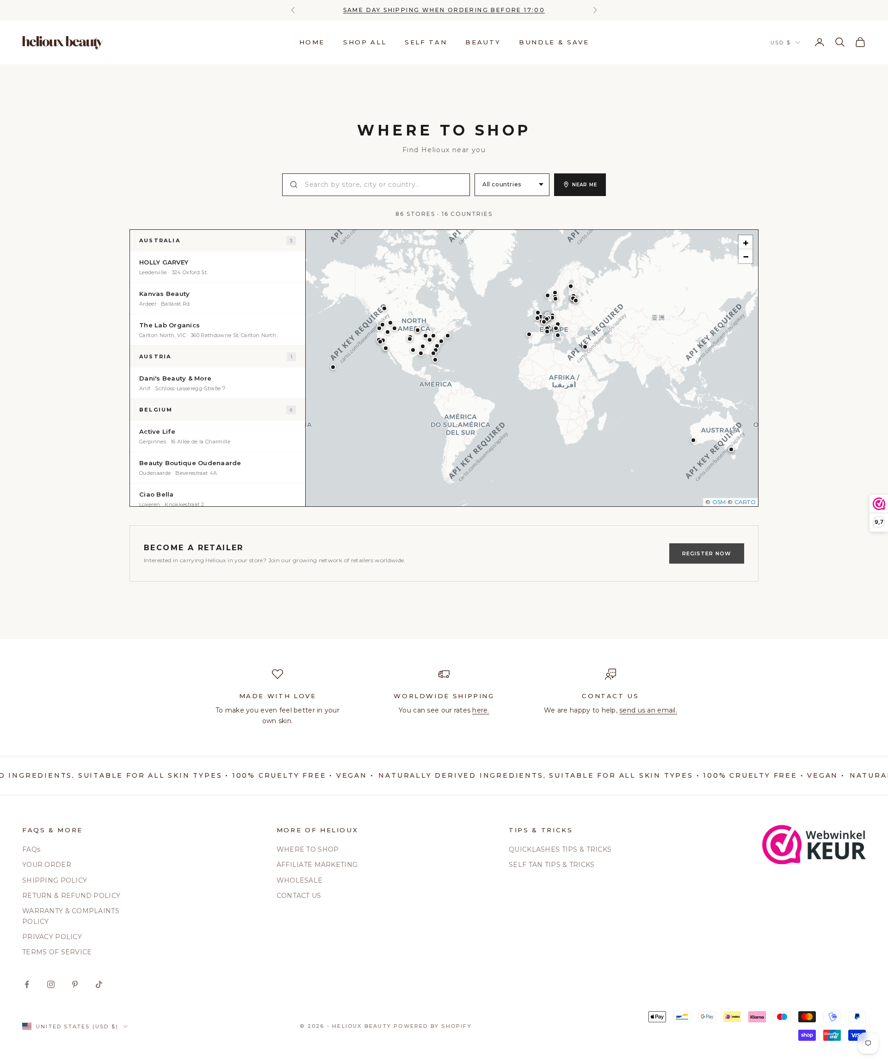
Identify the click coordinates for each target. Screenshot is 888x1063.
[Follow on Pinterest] (75, 984)
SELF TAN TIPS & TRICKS (551, 864)
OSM (719, 501)
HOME (312, 42)
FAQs (31, 849)
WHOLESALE (300, 880)
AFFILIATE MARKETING (317, 864)
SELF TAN (426, 42)
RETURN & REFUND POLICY (71, 895)
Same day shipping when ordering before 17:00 (444, 9)
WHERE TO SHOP (308, 849)
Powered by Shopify (433, 1026)
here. (480, 710)
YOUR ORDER (46, 864)
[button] (693, 440)
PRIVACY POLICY (52, 937)
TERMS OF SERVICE (57, 952)
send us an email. (648, 710)
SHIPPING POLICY (54, 880)
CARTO (745, 501)
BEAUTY (482, 42)
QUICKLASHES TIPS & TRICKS (560, 849)
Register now (706, 553)
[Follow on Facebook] (26, 984)
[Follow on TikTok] (99, 984)
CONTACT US (299, 895)
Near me (584, 185)
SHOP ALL (364, 42)
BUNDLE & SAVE (554, 42)
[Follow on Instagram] (51, 984)
